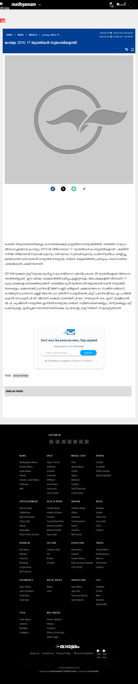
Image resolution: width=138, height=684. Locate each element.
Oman (74, 471)
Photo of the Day (55, 632)
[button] (4, 4)
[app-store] (105, 654)
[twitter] (57, 441)
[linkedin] (69, 441)
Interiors (75, 517)
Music (23, 525)
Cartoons (52, 488)
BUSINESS (25, 543)
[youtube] (75, 441)
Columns (51, 475)
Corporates (25, 567)
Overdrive (24, 595)
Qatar (74, 475)
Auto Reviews (27, 591)
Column (75, 530)
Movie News (26, 508)
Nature (99, 558)
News (23, 456)
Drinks (99, 512)
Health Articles (54, 512)
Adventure (101, 562)
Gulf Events (77, 493)
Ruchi (99, 501)
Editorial (51, 466)
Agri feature (77, 600)
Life (98, 580)
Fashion (100, 586)
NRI (21, 488)
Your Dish (101, 521)
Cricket (99, 462)
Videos (50, 623)
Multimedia (54, 613)
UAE (73, 462)
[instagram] (64, 441)
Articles (51, 471)
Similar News (14, 391)
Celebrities (25, 512)
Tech (22, 613)
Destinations (102, 554)
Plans (74, 512)
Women (100, 600)
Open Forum (53, 462)
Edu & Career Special (82, 562)
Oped (50, 456)
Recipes (100, 508)
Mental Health (54, 530)
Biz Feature (25, 571)
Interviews (52, 484)
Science (23, 623)
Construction (78, 521)
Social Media (54, 580)
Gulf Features (78, 488)
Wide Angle (52, 637)
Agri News (76, 586)
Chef (98, 525)
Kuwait (75, 484)
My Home (76, 534)
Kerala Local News (29, 479)
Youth (99, 591)
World (23, 475)
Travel (100, 543)
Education (77, 543)
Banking (24, 562)
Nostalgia (25, 530)
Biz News (24, 549)
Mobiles (24, 628)
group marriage (21, 375)
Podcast (51, 628)
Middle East (78, 456)
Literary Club (53, 549)
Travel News (102, 549)
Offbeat (51, 479)
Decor (74, 525)
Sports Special (103, 475)
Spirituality (101, 604)
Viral (49, 591)
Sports (100, 456)
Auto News (25, 586)
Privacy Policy (63, 653)
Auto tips (24, 600)
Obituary (24, 484)
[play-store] (99, 654)
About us (34, 653)
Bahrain (75, 479)
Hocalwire (93, 671)
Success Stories (79, 595)
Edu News (76, 549)
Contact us (48, 653)
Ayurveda (52, 534)
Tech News (25, 619)
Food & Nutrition (55, 521)
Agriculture (78, 580)
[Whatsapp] (73, 188)
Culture (51, 543)
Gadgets (24, 632)
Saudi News (77, 466)
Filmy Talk (25, 521)
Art (48, 554)
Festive (99, 530)
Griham (75, 501)
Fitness (50, 517)
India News (25, 471)
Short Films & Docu (29, 534)
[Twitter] (63, 188)
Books (50, 558)
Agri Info (75, 591)
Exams (74, 554)
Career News (78, 558)
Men (98, 595)
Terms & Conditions (83, 360)
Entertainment (29, 501)
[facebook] (52, 188)
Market (23, 554)
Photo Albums (54, 619)
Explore (100, 567)
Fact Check (52, 493)
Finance (24, 558)
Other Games (103, 471)
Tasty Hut (101, 517)
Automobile (26, 580)
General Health (54, 525)
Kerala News (26, 466)
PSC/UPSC (77, 567)
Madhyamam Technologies (63, 671)
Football (100, 466)
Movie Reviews (27, 517)
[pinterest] (87, 441)
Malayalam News (29, 462)
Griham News (78, 508)
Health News (54, 501)
